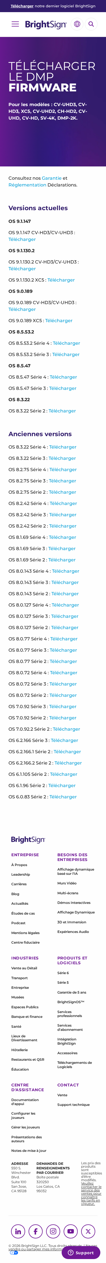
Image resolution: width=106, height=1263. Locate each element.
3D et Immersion (71, 922)
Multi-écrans (67, 893)
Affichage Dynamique (76, 912)
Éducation (20, 1069)
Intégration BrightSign (66, 1041)
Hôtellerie (19, 1050)
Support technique (73, 1104)
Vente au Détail (24, 968)
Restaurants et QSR (27, 1059)
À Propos (19, 865)
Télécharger (22, 6)
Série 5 (63, 982)
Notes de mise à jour (28, 1150)
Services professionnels (69, 1014)
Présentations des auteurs (26, 1139)
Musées (17, 997)
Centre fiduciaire (25, 942)
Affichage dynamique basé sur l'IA (75, 871)
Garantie (52, 178)
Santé (16, 1026)
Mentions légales (25, 933)
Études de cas (23, 913)
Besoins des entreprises (72, 857)
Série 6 (63, 973)
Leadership (20, 874)
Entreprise (20, 987)
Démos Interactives (73, 902)
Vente (62, 1095)
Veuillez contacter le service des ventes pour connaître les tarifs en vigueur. (91, 1193)
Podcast (18, 923)
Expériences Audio (73, 932)
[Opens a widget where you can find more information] (80, 1253)
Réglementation (27, 185)
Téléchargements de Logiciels (74, 1064)
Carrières (19, 884)
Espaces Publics (24, 1007)
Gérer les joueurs (25, 1127)
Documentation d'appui (25, 1102)
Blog (15, 894)
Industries (25, 958)
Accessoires (67, 1053)
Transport (19, 978)
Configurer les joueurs (23, 1115)
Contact (68, 1085)
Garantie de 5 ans (71, 992)
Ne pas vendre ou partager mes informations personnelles (52, 1247)
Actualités (19, 903)
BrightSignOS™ (70, 1002)
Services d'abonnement (70, 1027)
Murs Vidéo (67, 883)
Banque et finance (26, 1016)
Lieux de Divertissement (24, 1038)
